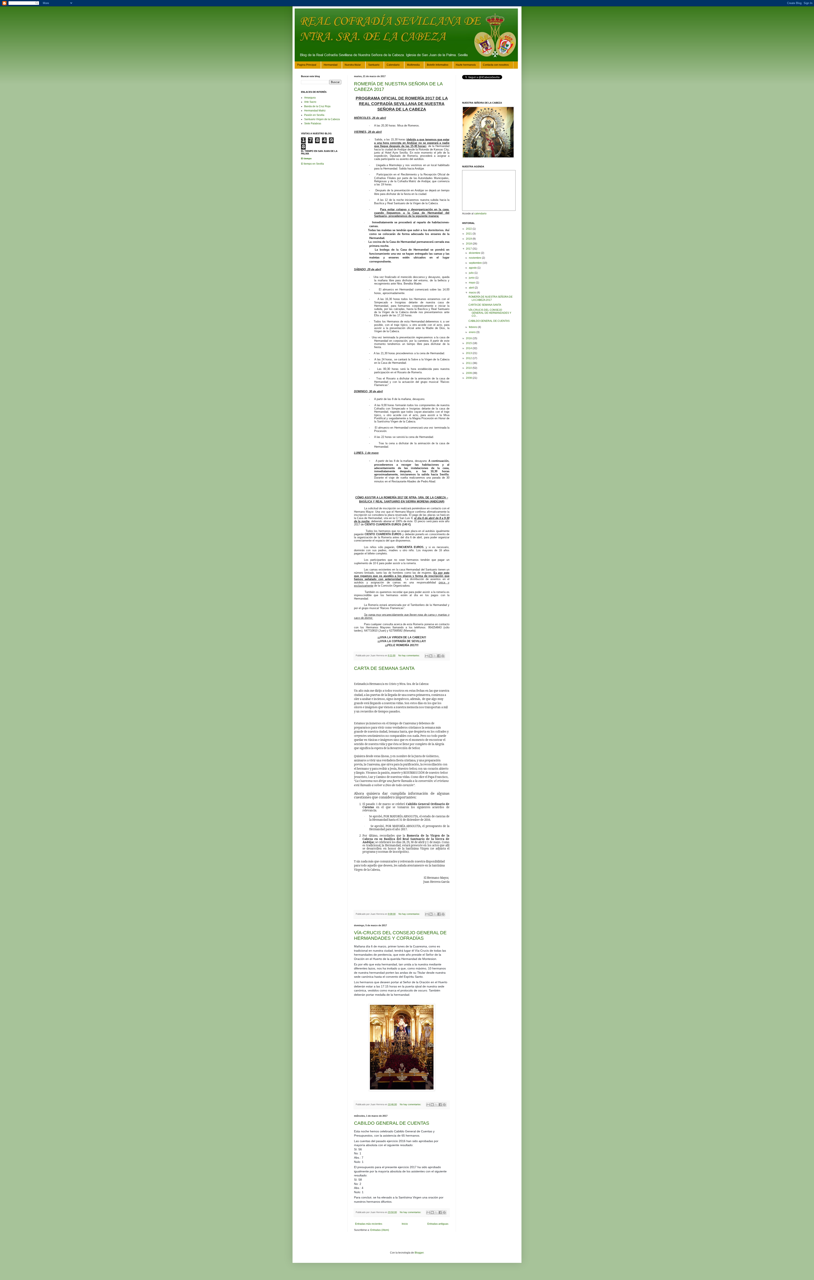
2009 (469, 373)
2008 (469, 377)
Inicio (405, 1223)
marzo (473, 292)
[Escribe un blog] (431, 656)
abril (472, 287)
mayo (472, 282)
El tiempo (306, 158)
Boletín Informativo (437, 64)
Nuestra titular (353, 64)
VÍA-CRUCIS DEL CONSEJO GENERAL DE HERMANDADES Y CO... (489, 313)
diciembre (475, 252)
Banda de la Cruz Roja (317, 106)
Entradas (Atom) (379, 1230)
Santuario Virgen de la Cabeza (322, 119)
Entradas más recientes (368, 1223)
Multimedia (413, 64)
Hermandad (330, 64)
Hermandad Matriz (315, 110)
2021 (469, 233)
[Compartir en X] (435, 656)
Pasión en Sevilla (314, 115)
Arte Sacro (310, 101)
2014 (469, 348)
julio (471, 272)
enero (472, 332)
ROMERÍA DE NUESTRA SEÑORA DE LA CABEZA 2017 (490, 298)
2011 (469, 363)
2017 (469, 248)
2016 (469, 338)
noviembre (475, 257)
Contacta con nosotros (496, 64)
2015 (469, 343)
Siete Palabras (312, 123)
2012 (469, 358)
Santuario (373, 64)
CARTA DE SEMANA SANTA (384, 668)
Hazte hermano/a (466, 64)
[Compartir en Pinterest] (443, 656)
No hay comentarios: (409, 655)
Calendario (393, 64)
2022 (469, 228)
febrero (473, 327)
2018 (469, 243)
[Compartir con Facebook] (439, 656)
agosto (473, 267)
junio (472, 277)
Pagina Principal (306, 64)
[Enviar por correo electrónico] (427, 656)
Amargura (310, 97)
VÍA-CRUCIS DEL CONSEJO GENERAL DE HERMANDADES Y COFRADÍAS (400, 935)
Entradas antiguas (437, 1223)
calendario (480, 213)
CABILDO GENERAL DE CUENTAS (391, 1123)
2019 (469, 238)
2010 (469, 368)
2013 (469, 353)
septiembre (475, 262)
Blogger (419, 1252)
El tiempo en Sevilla (312, 163)
